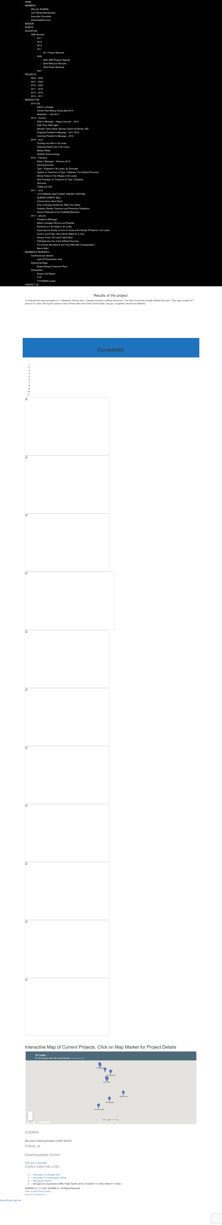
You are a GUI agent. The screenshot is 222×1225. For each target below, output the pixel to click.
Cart (19, 1200)
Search (3, 1200)
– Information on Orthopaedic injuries (48, 1177)
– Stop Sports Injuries (41, 1180)
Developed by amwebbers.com (35, 1194)
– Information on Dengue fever (45, 1174)
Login (14, 1200)
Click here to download (36, 1162)
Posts (9, 1200)
